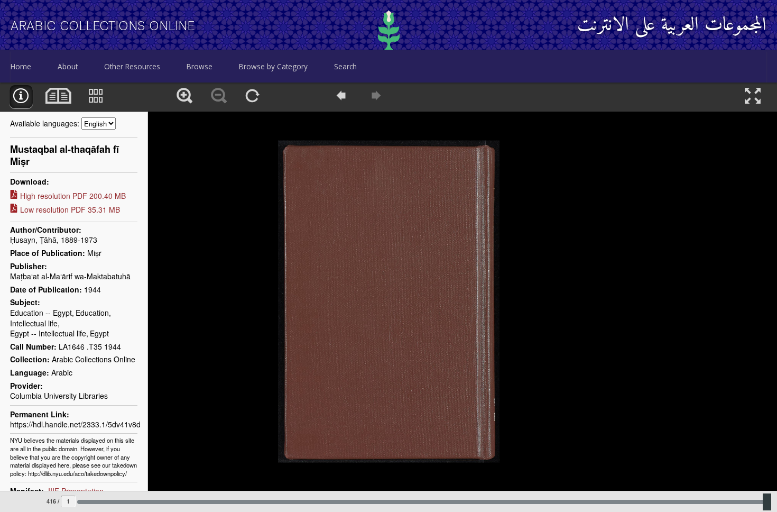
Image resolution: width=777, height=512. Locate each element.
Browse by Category (273, 66)
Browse (199, 66)
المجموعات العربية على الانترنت (671, 25)
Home (21, 66)
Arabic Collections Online (103, 26)
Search (345, 66)
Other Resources (132, 66)
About (68, 66)
